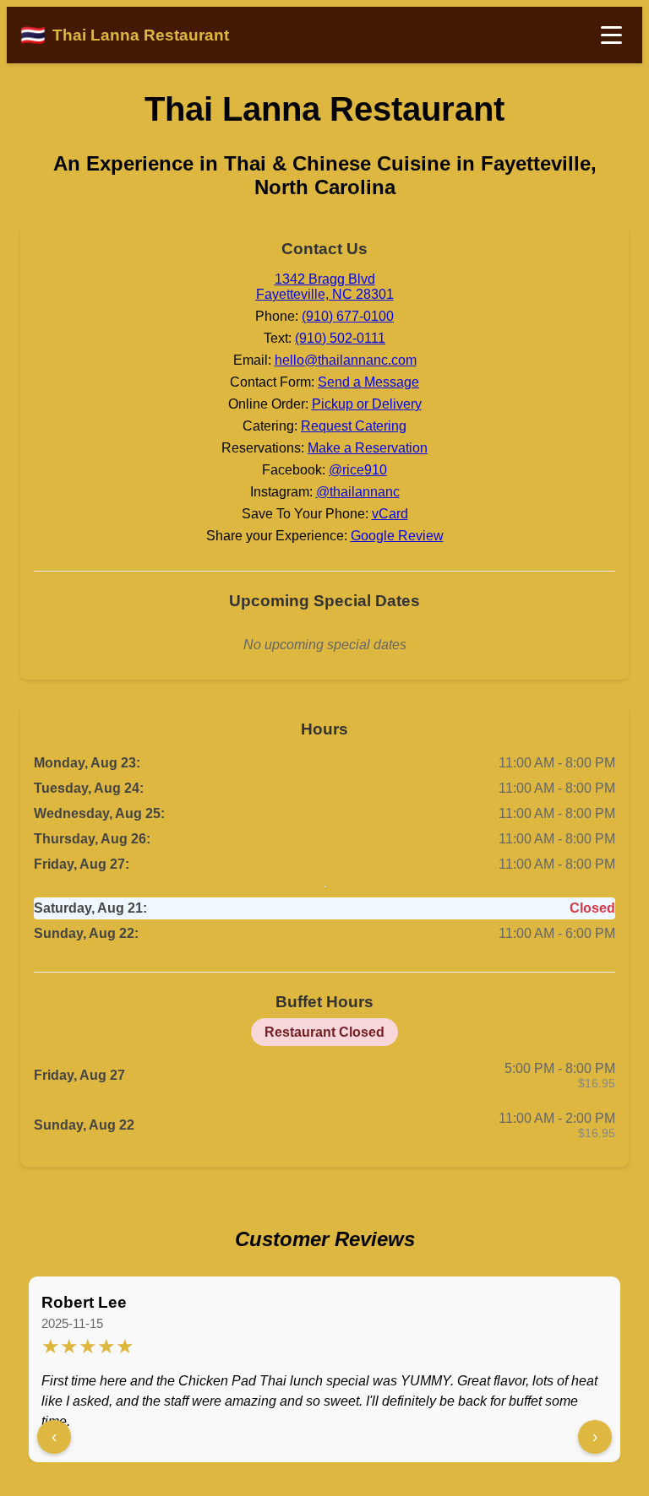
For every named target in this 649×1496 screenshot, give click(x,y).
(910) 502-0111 (340, 338)
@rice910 (358, 470)
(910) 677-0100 (348, 316)
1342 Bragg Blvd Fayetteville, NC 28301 (325, 286)
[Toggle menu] (611, 35)
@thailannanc (358, 492)
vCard (390, 514)
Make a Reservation (368, 448)
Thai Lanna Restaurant (324, 108)
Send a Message (368, 382)
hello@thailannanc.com (346, 360)
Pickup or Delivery (367, 404)
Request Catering (353, 426)
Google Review (397, 535)
